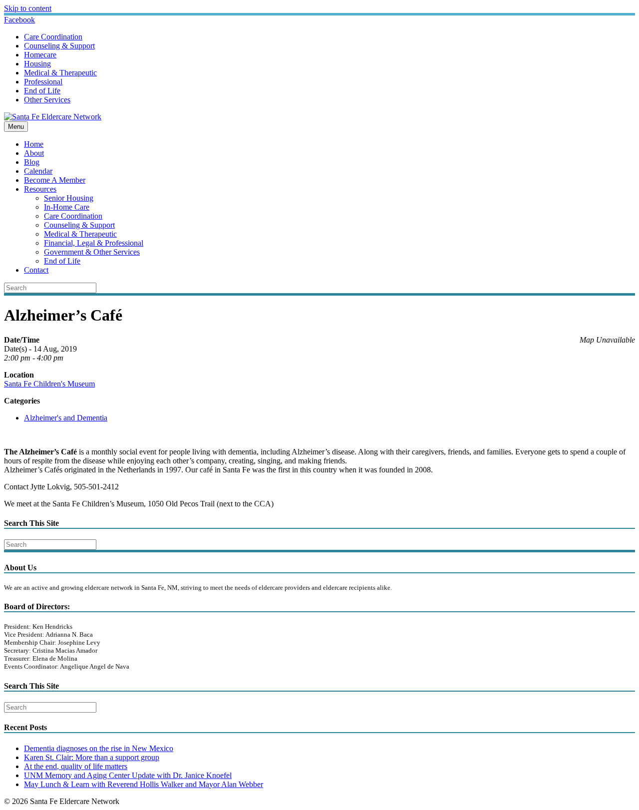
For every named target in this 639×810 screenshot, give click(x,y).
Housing (37, 63)
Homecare (40, 54)
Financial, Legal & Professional (93, 243)
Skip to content (27, 8)
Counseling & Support (59, 45)
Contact (36, 270)
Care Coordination (53, 36)
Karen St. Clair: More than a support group (91, 757)
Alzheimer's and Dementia (65, 417)
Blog (31, 162)
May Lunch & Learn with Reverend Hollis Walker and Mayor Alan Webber (143, 784)
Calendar (38, 171)
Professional (43, 81)
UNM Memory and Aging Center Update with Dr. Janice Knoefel (128, 775)
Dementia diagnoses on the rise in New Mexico (98, 748)
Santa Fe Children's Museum (49, 384)
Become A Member (54, 180)
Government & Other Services (92, 252)
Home (33, 144)
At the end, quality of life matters (75, 766)
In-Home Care (66, 207)
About (34, 153)
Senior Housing (68, 198)
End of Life (42, 90)
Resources (40, 189)
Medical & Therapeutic (60, 72)
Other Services (47, 99)
